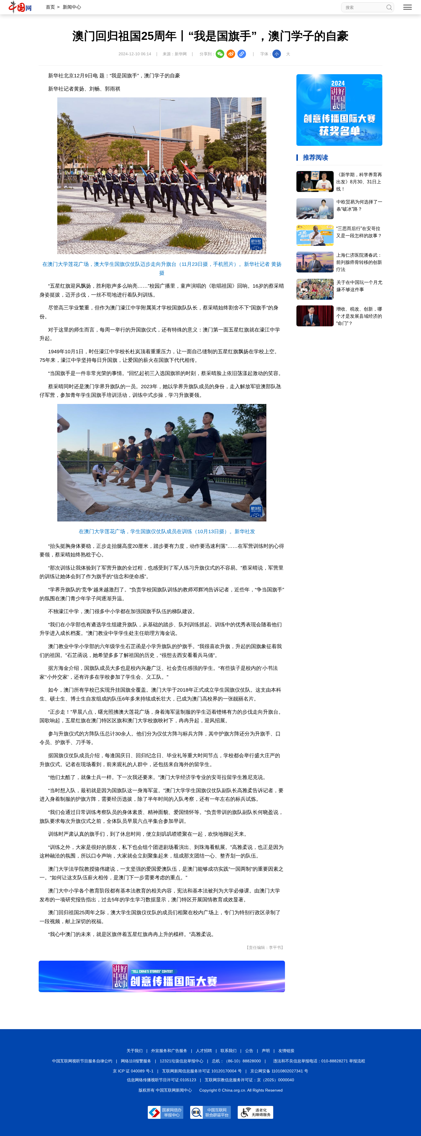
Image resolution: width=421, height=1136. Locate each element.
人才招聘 (204, 1050)
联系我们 (229, 1050)
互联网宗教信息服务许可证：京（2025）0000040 (249, 1080)
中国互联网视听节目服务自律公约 (82, 1061)
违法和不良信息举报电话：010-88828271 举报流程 (319, 1061)
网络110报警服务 (136, 1061)
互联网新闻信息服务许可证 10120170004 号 (202, 1071)
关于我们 (135, 1050)
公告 (249, 1050)
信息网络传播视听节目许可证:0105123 (161, 1080)
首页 (50, 7)
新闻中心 (72, 7)
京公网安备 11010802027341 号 (279, 1071)
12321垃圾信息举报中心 (181, 1061)
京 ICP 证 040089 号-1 (133, 1071)
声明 (266, 1050)
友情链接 (286, 1050)
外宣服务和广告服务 (169, 1050)
